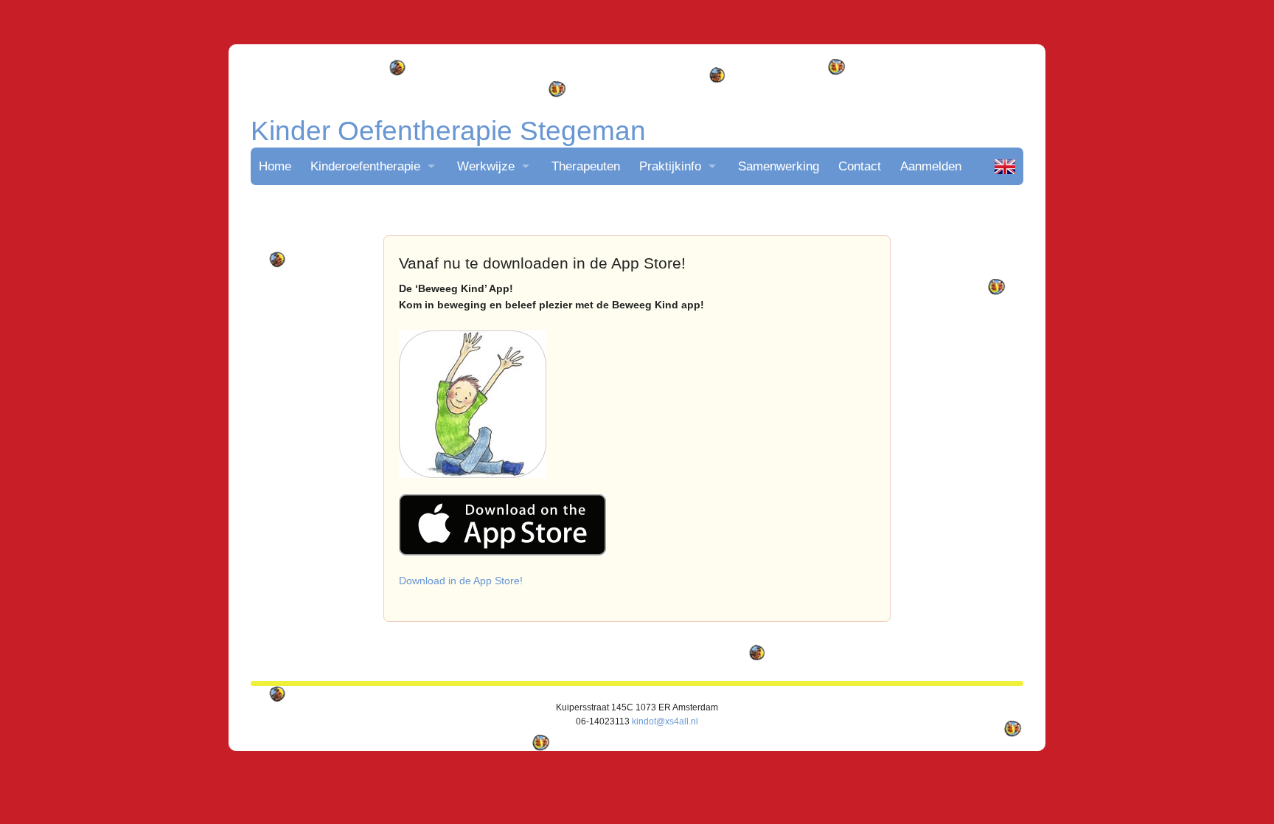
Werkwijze (486, 166)
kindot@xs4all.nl (665, 721)
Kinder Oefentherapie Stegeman (448, 131)
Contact (859, 166)
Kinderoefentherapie (365, 166)
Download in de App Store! (461, 580)
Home (275, 166)
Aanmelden (930, 166)
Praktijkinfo (670, 166)
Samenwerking (778, 166)
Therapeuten (585, 166)
